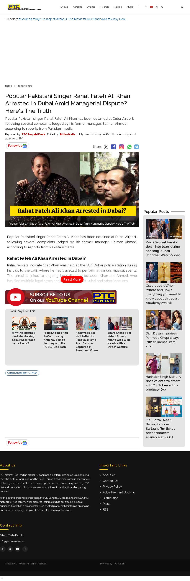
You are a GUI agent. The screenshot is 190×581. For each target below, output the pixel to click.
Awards (77, 6)
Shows (64, 6)
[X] (162, 7)
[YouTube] (151, 6)
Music (130, 6)
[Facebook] (146, 7)
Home (8, 85)
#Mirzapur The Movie (67, 19)
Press (106, 504)
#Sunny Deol (117, 19)
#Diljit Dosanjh (43, 19)
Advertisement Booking (119, 492)
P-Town (104, 6)
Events (91, 6)
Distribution (110, 498)
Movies (118, 6)
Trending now (24, 85)
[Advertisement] (95, 52)
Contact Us (110, 481)
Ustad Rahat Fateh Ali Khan (22, 372)
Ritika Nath (67, 134)
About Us (109, 475)
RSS (106, 509)
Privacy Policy (112, 486)
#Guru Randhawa (95, 19)
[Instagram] (156, 7)
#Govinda (25, 19)
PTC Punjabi (119, 563)
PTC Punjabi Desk (33, 134)
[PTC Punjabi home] (25, 7)
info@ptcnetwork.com (12, 541)
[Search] (182, 6)
